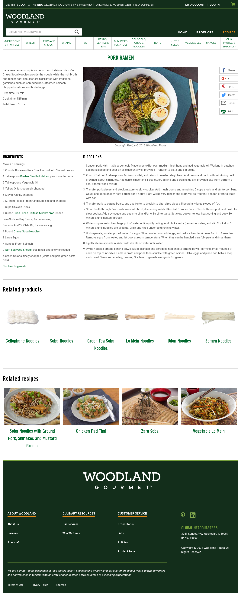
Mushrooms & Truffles (12, 43)
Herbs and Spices (48, 43)
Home (182, 32)
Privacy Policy (40, 584)
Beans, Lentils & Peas (103, 43)
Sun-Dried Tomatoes (120, 43)
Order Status (126, 524)
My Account (195, 5)
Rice (84, 43)
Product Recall (127, 551)
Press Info (14, 542)
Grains (66, 43)
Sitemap (61, 584)
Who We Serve (71, 533)
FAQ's (121, 533)
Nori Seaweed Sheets (18, 249)
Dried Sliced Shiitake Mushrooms (34, 213)
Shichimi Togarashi (14, 266)
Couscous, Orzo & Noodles (139, 43)
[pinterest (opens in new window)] (183, 516)
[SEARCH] (77, 32)
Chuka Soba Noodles (27, 231)
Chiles (30, 43)
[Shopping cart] (233, 4)
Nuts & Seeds (175, 43)
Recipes (229, 32)
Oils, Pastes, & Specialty (229, 43)
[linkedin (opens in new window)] (193, 516)
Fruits (157, 43)
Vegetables (193, 43)
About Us (13, 524)
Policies (123, 542)
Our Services (71, 524)
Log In (215, 5)
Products (204, 32)
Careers (13, 533)
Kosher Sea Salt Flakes (34, 176)
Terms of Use (16, 584)
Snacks (211, 43)
